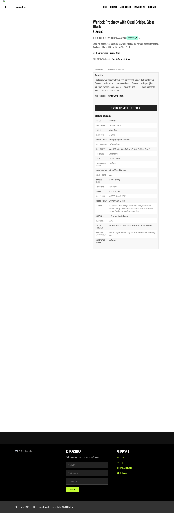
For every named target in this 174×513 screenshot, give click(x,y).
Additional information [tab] (116, 69)
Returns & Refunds (124, 467)
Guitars (127, 59)
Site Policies (122, 473)
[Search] (164, 7)
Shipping (120, 462)
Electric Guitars (118, 59)
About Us (120, 457)
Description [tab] (99, 69)
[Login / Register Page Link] (160, 7)
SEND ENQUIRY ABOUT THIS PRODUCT (126, 108)
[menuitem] (105, 7)
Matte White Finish (115, 95)
